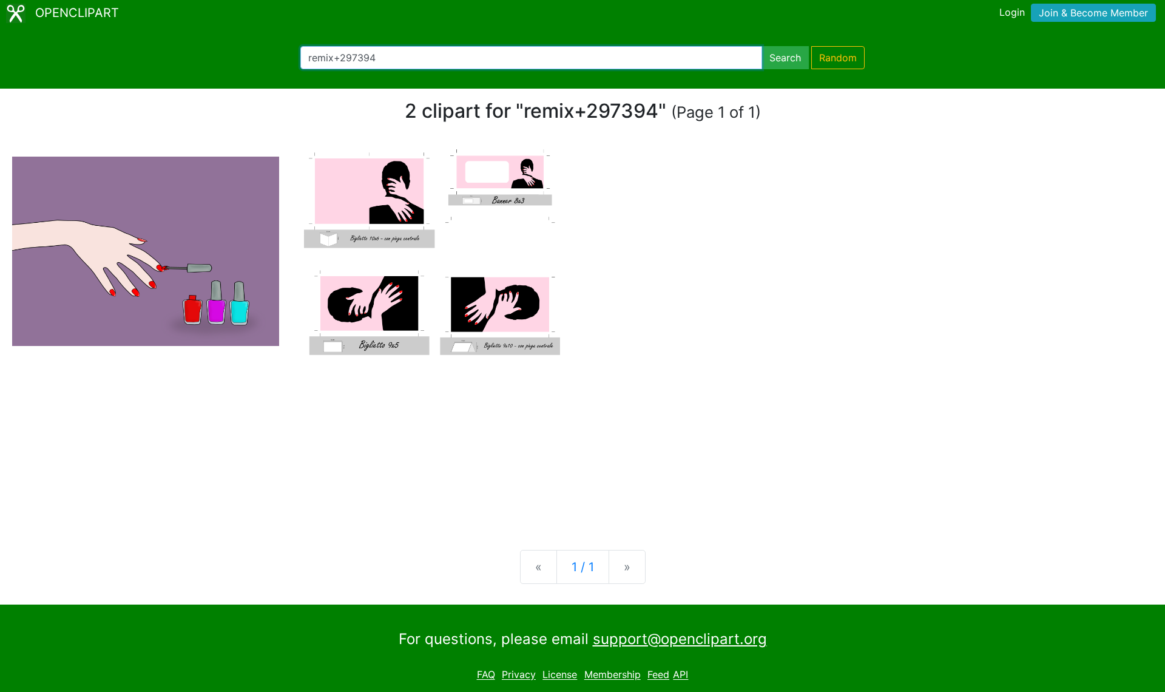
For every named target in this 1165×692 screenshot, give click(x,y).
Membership (612, 675)
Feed (658, 675)
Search (785, 58)
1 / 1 (583, 567)
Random (838, 58)
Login (1012, 12)
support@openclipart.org (680, 639)
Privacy (519, 675)
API (680, 675)
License (559, 675)
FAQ (486, 675)
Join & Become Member (1093, 13)
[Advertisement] (582, 446)
